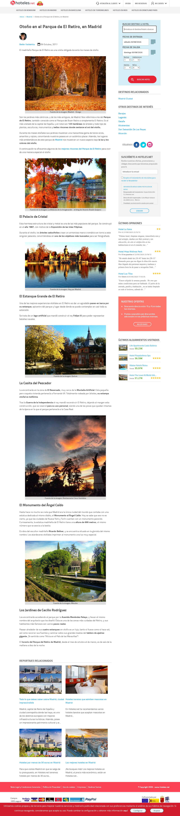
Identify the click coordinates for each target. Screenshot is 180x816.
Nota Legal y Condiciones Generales (25, 787)
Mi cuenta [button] (159, 3)
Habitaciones (137, 57)
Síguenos (127, 144)
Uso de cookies (69, 787)
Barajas (122, 113)
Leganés (122, 117)
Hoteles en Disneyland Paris (144, 10)
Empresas (81, 787)
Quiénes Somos (94, 787)
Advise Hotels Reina (139, 365)
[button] (90, 408)
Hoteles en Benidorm (25, 10)
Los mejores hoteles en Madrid (80, 762)
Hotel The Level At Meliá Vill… (143, 375)
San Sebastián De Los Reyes (132, 129)
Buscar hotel (143, 79)
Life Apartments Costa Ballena (143, 345)
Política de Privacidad (51, 787)
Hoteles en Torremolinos (97, 10)
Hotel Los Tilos (125, 273)
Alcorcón (122, 133)
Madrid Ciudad (125, 98)
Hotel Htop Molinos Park (130, 251)
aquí (125, 810)
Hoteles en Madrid (48, 10)
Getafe (121, 121)
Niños (134, 65)
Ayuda (128, 3)
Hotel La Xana (125, 229)
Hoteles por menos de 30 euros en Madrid (39, 762)
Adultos (126, 65)
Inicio (22, 16)
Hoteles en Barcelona (71, 10)
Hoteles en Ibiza (120, 10)
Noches (126, 57)
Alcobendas (124, 125)
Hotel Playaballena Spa (140, 355)
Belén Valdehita (27, 44)
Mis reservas (141, 3)
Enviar (139, 210)
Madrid (29, 16)
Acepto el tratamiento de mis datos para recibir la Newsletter (138, 179)
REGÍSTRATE (142, 324)
